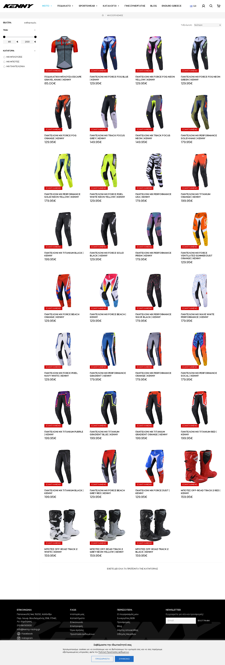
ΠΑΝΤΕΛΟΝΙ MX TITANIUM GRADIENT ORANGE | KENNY (151, 433)
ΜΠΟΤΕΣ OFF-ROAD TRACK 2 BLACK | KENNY (152, 550)
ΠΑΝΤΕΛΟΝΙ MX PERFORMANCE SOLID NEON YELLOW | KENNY (62, 195)
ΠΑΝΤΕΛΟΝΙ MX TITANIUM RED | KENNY (199, 433)
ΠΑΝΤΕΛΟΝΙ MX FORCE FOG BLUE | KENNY (109, 78)
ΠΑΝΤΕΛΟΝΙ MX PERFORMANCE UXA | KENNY (153, 195)
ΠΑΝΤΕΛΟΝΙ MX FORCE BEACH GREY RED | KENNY (107, 492)
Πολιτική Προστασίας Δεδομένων (113, 652)
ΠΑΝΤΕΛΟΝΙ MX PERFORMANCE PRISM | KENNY (153, 254)
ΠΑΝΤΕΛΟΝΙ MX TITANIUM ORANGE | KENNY (195, 195)
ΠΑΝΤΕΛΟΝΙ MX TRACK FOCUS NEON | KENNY (152, 137)
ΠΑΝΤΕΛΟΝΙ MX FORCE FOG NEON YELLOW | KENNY (155, 78)
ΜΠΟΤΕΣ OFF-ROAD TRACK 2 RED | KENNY (200, 492)
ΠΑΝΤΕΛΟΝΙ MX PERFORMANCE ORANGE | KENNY (153, 374)
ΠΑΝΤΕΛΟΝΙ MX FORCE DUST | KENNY (152, 492)
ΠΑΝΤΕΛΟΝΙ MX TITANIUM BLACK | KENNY (64, 254)
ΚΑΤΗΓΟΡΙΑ (8, 51)
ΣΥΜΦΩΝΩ (124, 659)
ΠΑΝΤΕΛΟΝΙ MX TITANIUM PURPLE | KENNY (63, 433)
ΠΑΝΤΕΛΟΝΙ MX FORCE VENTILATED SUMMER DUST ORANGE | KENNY (196, 256)
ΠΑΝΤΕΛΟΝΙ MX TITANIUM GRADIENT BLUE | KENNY (104, 433)
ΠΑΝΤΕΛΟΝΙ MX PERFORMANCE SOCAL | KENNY (199, 374)
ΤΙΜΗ (5, 30)
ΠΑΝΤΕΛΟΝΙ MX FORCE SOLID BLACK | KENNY (107, 254)
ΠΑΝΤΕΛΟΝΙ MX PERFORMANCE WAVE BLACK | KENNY (153, 315)
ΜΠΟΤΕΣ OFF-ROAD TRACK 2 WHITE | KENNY (61, 550)
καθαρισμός (30, 23)
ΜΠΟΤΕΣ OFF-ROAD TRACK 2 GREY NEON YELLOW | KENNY (107, 550)
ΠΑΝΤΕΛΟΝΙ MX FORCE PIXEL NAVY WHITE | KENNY (61, 374)
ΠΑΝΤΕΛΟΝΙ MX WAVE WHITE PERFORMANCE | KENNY (197, 315)
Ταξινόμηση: (186, 25)
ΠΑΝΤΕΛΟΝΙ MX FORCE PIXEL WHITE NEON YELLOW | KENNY (107, 195)
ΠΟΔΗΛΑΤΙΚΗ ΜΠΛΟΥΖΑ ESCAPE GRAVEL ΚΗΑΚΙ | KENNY (63, 78)
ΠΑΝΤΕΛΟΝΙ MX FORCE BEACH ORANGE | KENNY (61, 315)
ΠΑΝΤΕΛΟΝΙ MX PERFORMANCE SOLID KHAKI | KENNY (199, 137)
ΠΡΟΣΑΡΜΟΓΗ (102, 659)
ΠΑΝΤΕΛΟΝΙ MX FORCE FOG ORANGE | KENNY (60, 137)
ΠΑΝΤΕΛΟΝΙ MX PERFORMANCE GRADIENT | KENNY (108, 374)
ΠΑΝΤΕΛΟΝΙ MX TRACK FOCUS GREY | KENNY (107, 137)
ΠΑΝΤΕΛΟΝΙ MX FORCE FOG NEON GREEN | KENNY (200, 78)
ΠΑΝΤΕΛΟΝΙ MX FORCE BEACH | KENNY (108, 315)
